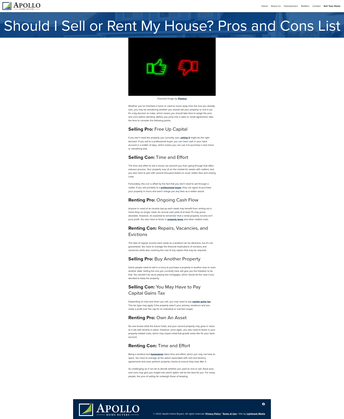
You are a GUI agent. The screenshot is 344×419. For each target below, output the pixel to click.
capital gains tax (201, 301)
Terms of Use (230, 414)
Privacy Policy (213, 414)
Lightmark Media (256, 414)
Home (264, 6)
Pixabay (182, 98)
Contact (316, 6)
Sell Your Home (332, 6)
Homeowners (291, 6)
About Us (276, 6)
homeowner (157, 354)
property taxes (175, 219)
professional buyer (171, 187)
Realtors (305, 6)
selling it (185, 137)
